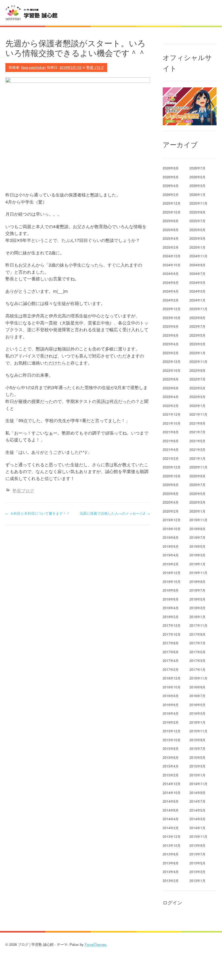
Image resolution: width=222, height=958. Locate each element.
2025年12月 (172, 203)
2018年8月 (171, 590)
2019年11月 (198, 519)
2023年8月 (171, 326)
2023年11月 (198, 308)
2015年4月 (171, 766)
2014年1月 (197, 827)
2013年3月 (197, 871)
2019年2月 (171, 564)
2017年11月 (198, 625)
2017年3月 (197, 660)
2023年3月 (197, 344)
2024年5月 (197, 282)
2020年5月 (197, 493)
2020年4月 (171, 502)
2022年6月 (171, 388)
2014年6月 (171, 810)
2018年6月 (171, 599)
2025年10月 (172, 212)
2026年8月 (171, 168)
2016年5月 (197, 704)
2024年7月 (197, 273)
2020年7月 (197, 484)
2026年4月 (171, 185)
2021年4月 (171, 449)
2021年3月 (197, 449)
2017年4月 (171, 660)
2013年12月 (172, 836)
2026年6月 (171, 177)
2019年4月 (171, 555)
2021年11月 (198, 414)
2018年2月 (171, 616)
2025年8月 (171, 220)
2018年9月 (197, 581)
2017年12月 (172, 625)
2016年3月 (197, 713)
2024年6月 (171, 282)
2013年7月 (197, 854)
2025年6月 (171, 229)
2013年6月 (171, 863)
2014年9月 (197, 792)
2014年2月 (171, 827)
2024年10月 (172, 265)
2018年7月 (197, 590)
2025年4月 (171, 238)
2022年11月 (198, 361)
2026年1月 (197, 194)
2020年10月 (172, 476)
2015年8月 (171, 748)
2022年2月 (171, 405)
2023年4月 (171, 344)
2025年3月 (197, 238)
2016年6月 (171, 704)
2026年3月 (197, 185)
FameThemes (95, 944)
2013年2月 (171, 880)
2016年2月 (171, 722)
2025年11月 (198, 203)
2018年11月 (198, 572)
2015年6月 (171, 757)
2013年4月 (171, 871)
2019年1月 (197, 564)
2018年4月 (171, 607)
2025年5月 (197, 229)
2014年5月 (197, 810)
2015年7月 (197, 748)
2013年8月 (171, 854)
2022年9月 (197, 370)
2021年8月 (171, 431)
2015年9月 (197, 739)
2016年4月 (171, 713)
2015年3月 (197, 766)
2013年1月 (197, 880)
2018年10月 (172, 581)
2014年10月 (172, 792)
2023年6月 (171, 335)
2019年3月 (197, 555)
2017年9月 (197, 634)
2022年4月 (171, 396)
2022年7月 (197, 379)
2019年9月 (197, 528)
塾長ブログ (95, 67)
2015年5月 (197, 757)
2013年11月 (198, 836)
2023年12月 (172, 308)
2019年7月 (197, 537)
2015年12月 (172, 731)
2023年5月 (197, 335)
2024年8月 (171, 273)
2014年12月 (172, 783)
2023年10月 (172, 317)
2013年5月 (197, 863)
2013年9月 (197, 845)
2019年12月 (172, 519)
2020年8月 (171, 484)
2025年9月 (197, 212)
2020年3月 (197, 502)
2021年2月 (171, 458)
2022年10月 (172, 370)
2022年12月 (172, 361)
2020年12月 (172, 467)
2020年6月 (171, 493)
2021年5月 (197, 440)
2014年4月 (171, 818)
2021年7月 (197, 431)
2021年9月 (197, 423)
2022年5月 (197, 388)
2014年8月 (171, 801)
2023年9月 (197, 317)
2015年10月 (172, 739)
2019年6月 (171, 546)
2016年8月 (171, 695)
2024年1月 (197, 300)
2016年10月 (172, 687)
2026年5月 (197, 177)
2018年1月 (197, 616)
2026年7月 (197, 168)
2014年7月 (197, 801)
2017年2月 (171, 669)
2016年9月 (197, 687)
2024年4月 (171, 291)
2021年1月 (197, 458)
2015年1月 (197, 775)
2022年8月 (171, 379)
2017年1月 (197, 669)
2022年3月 (197, 396)
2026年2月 (171, 194)
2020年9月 (197, 476)
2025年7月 (197, 220)
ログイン (172, 902)
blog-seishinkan (33, 67)
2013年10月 (172, 845)
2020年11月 (198, 467)
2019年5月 (197, 546)
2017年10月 (172, 634)
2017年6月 (171, 651)
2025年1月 (197, 247)
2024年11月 (198, 256)
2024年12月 (172, 256)
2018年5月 (197, 599)
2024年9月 (197, 265)
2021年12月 (172, 414)
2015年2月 (171, 775)
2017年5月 (197, 651)
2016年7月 (197, 695)
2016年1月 (197, 722)
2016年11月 (198, 678)
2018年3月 (197, 607)
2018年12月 (172, 572)
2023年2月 (171, 352)
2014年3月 (197, 818)
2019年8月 (171, 537)
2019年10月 (172, 528)
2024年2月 (171, 300)
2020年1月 (197, 511)
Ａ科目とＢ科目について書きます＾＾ (37, 513)
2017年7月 (197, 643)
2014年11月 (198, 783)
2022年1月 (197, 405)
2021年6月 (171, 440)
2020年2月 (171, 511)
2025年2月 (171, 247)
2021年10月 (172, 423)
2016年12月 (172, 678)
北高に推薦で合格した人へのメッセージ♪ (115, 513)
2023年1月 (197, 352)
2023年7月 (197, 326)
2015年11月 (198, 731)
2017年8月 (171, 643)
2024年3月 (197, 291)
